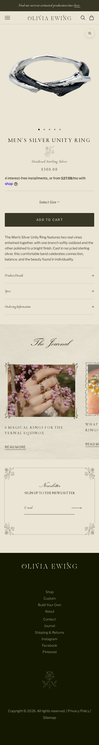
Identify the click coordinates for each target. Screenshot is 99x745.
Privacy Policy (78, 711)
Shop (50, 592)
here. (77, 5)
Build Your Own (49, 605)
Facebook (49, 645)
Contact (49, 619)
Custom (49, 598)
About (49, 611)
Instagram (49, 639)
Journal (49, 626)
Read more (15, 447)
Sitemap (49, 717)
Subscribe (76, 508)
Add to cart (49, 220)
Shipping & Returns (49, 632)
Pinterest (50, 652)
